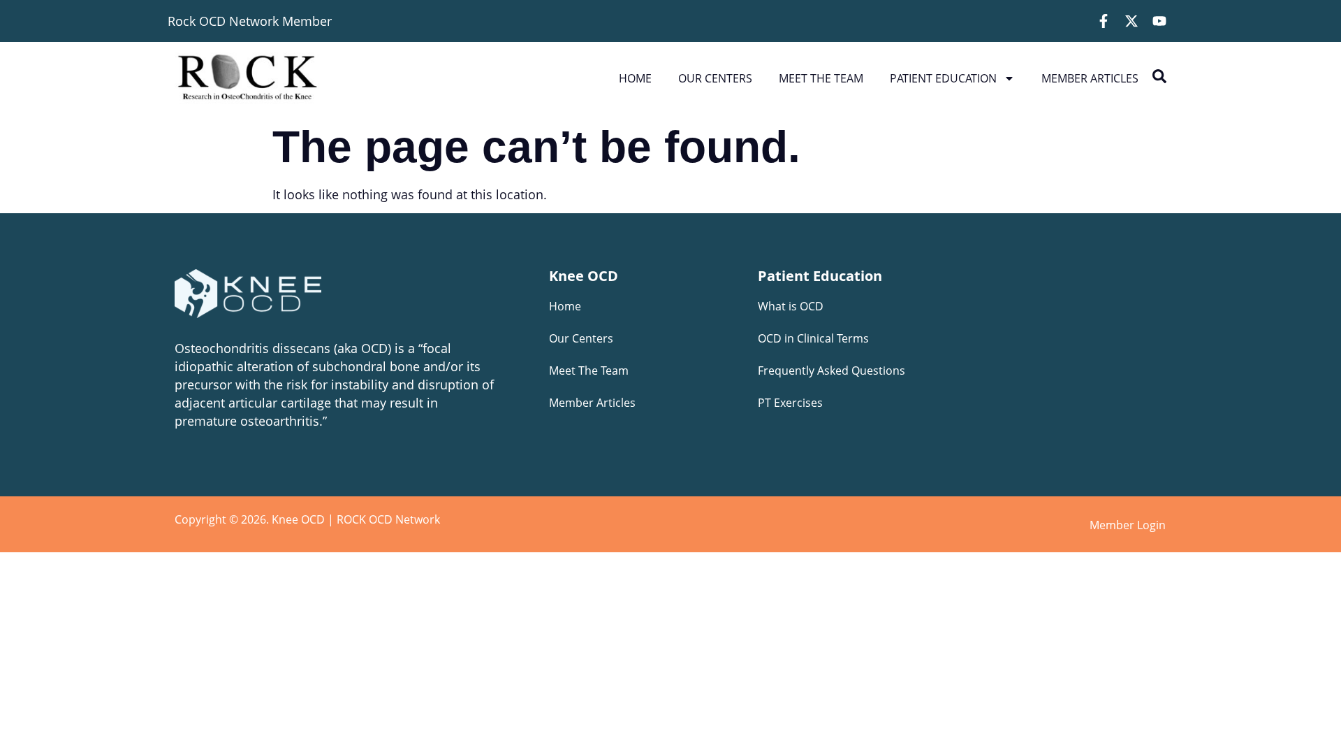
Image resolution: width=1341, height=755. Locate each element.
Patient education (943, 78)
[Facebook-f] (1104, 21)
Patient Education (820, 275)
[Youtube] (1159, 21)
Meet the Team (821, 78)
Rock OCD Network (223, 21)
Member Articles (1089, 78)
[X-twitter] (1131, 21)
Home (635, 78)
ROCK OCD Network (388, 519)
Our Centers (715, 78)
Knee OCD (583, 275)
